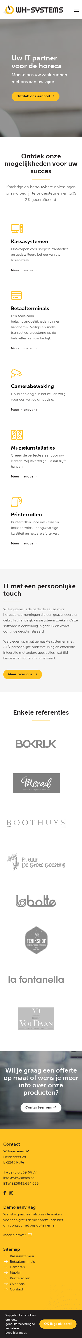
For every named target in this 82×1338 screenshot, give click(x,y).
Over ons (17, 1284)
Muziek (15, 1273)
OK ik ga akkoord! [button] (58, 1324)
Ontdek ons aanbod (33, 96)
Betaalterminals (22, 1261)
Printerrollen (20, 1278)
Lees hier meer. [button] (16, 1332)
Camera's (17, 1267)
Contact (16, 1289)
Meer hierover (15, 1235)
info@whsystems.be (19, 1178)
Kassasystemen (22, 1256)
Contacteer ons (39, 1107)
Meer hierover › (24, 270)
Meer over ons (21, 674)
